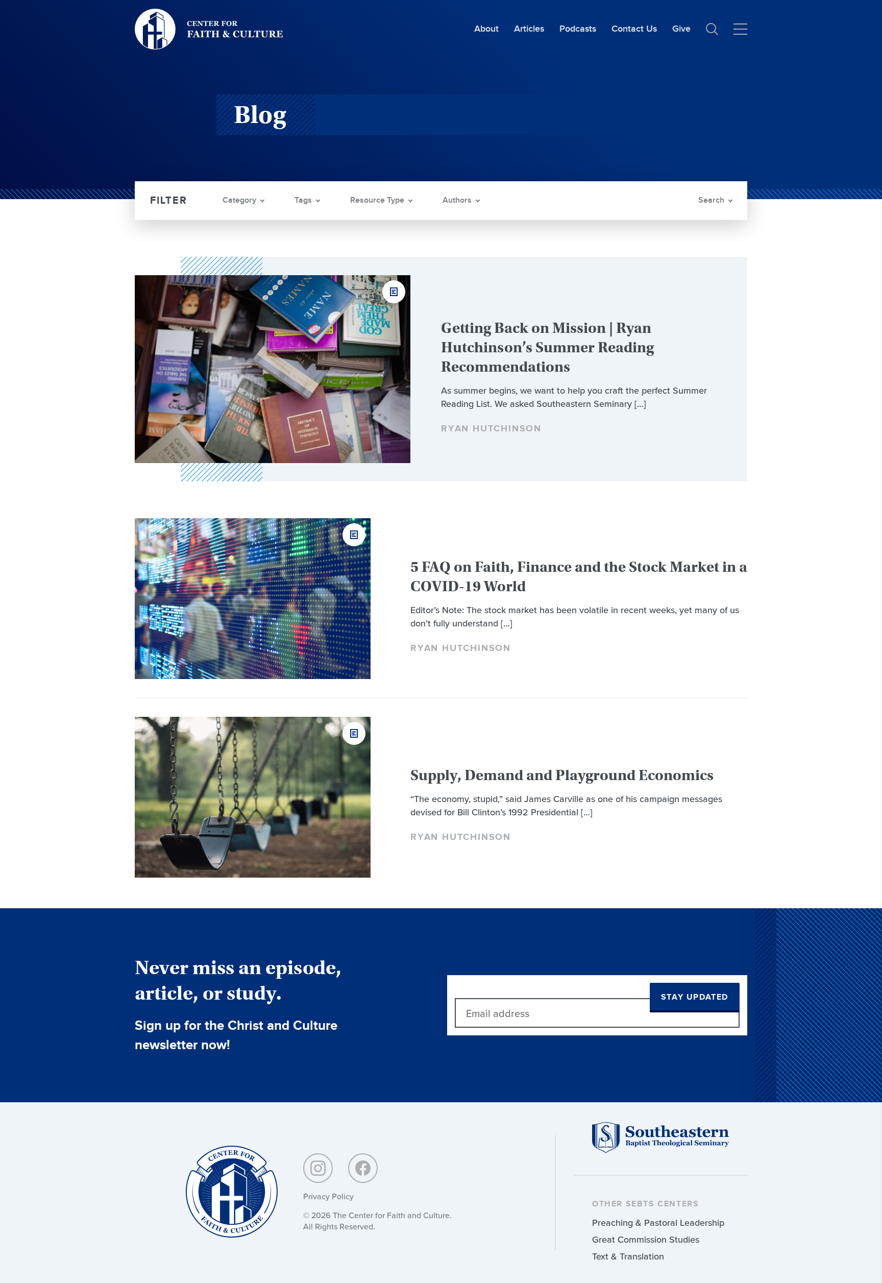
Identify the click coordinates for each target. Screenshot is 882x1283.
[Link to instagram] (318, 1168)
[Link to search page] (712, 29)
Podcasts (577, 28)
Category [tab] (239, 200)
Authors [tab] (457, 200)
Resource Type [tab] (377, 200)
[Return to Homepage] (232, 1192)
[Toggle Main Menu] (740, 29)
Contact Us (634, 28)
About (486, 28)
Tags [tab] (303, 200)
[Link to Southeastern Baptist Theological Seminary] (660, 1150)
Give (681, 28)
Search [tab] (711, 200)
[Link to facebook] (363, 1168)
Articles (529, 28)
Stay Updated (694, 997)
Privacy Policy (328, 1196)
